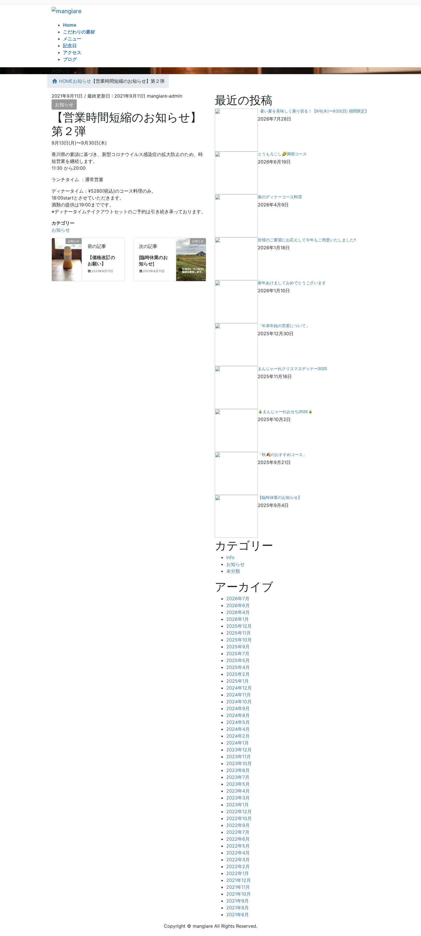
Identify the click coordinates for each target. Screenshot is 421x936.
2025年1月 (237, 681)
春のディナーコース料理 (280, 197)
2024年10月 (239, 701)
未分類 (233, 571)
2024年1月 (237, 743)
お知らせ (64, 104)
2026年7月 (237, 598)
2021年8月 (237, 908)
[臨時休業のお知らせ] (153, 260)
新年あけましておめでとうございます (292, 282)
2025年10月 (239, 640)
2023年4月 (238, 791)
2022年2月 (238, 866)
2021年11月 (238, 887)
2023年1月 (237, 804)
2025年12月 (239, 626)
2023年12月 (239, 750)
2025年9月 (238, 646)
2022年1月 (237, 873)
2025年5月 (238, 660)
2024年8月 (238, 715)
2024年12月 (239, 688)
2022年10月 (239, 818)
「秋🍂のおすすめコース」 (282, 454)
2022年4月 (238, 853)
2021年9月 (237, 901)
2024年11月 (238, 695)
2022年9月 (238, 825)
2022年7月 (237, 832)
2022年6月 (238, 839)
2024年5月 (238, 722)
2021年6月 (237, 914)
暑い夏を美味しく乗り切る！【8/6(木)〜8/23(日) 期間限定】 (313, 111)
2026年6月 (238, 605)
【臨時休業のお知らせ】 (280, 497)
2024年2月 (238, 736)
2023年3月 (238, 798)
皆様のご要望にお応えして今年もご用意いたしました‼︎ (307, 239)
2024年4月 (238, 729)
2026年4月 (238, 612)
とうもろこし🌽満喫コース (282, 154)
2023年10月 (239, 763)
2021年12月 (238, 880)
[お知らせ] (67, 259)
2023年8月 (238, 770)
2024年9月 (238, 708)
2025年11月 (238, 633)
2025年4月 (238, 667)
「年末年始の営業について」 (284, 325)
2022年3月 (238, 859)
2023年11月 (238, 756)
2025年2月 (238, 674)
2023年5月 (238, 784)
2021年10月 (238, 894)
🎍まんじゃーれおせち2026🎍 (285, 411)
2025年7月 (237, 653)
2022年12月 (239, 811)
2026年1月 (237, 619)
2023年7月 (237, 777)
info (230, 557)
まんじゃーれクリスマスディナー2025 (292, 368)
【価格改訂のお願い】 (101, 260)
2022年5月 (238, 846)
